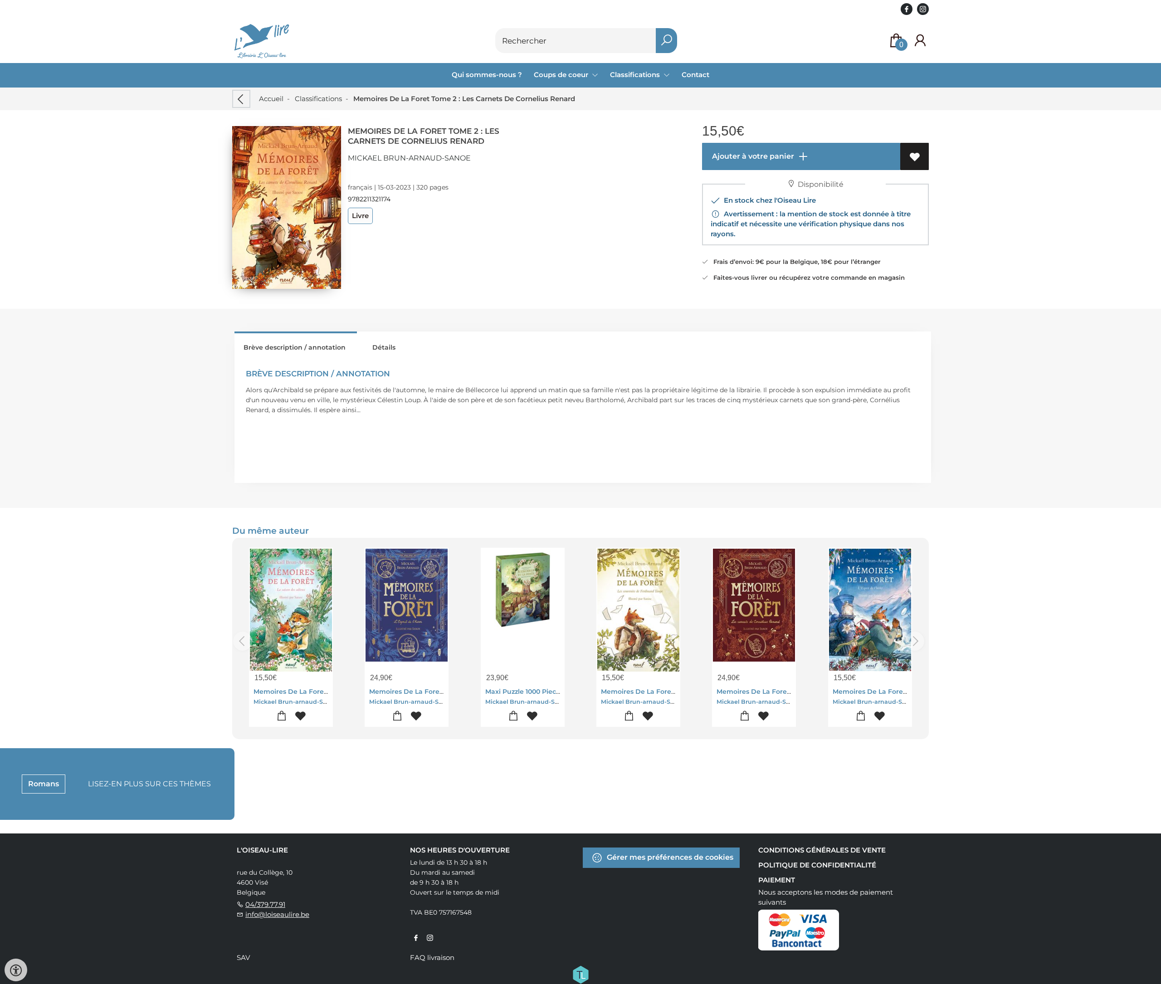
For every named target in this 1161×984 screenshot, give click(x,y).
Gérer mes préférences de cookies (669, 857)
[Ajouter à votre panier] (281, 716)
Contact (695, 74)
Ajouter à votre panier (752, 156)
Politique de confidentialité (817, 865)
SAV (243, 957)
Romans (43, 783)
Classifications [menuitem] (636, 74)
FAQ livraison (432, 957)
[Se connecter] (920, 40)
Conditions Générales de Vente (822, 850)
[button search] (666, 40)
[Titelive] (580, 974)
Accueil (271, 98)
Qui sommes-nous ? (487, 74)
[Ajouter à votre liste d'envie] (914, 156)
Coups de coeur (562, 74)
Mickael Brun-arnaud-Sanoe (409, 158)
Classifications (318, 98)
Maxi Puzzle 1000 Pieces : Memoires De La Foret (563, 691)
